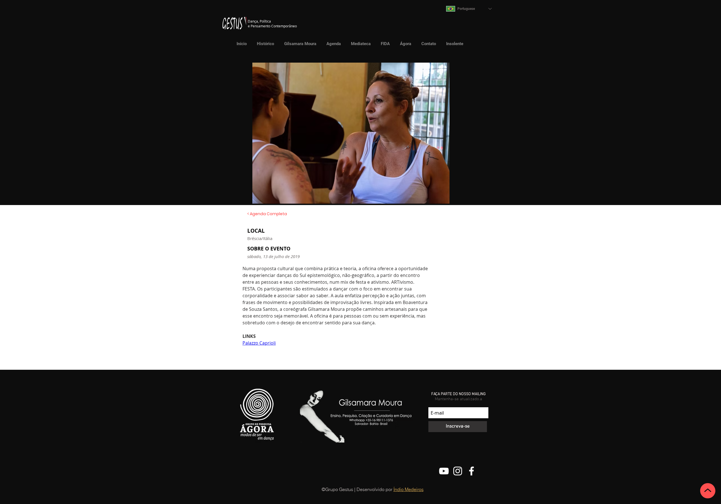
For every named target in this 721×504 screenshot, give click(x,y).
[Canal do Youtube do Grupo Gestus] (444, 471)
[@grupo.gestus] (458, 471)
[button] (359, 43)
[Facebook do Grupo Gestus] (471, 471)
